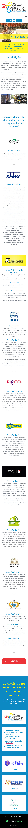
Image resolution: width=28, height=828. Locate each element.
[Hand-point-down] (7, 20)
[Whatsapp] (20, 20)
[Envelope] (10, 20)
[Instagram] (17, 20)
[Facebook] (14, 20)
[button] (26, 16)
